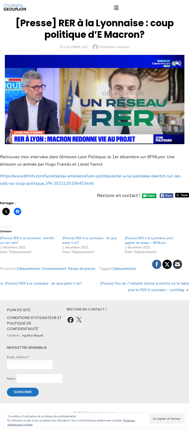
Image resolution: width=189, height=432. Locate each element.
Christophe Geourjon (114, 47)
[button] (116, 7)
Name (11, 378)
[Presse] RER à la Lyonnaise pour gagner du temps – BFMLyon (149, 240)
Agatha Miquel (32, 335)
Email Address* (18, 357)
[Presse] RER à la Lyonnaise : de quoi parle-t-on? (43, 283)
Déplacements (29, 268)
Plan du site (18, 310)
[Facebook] (70, 320)
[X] (79, 320)
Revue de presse (81, 268)
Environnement (54, 268)
